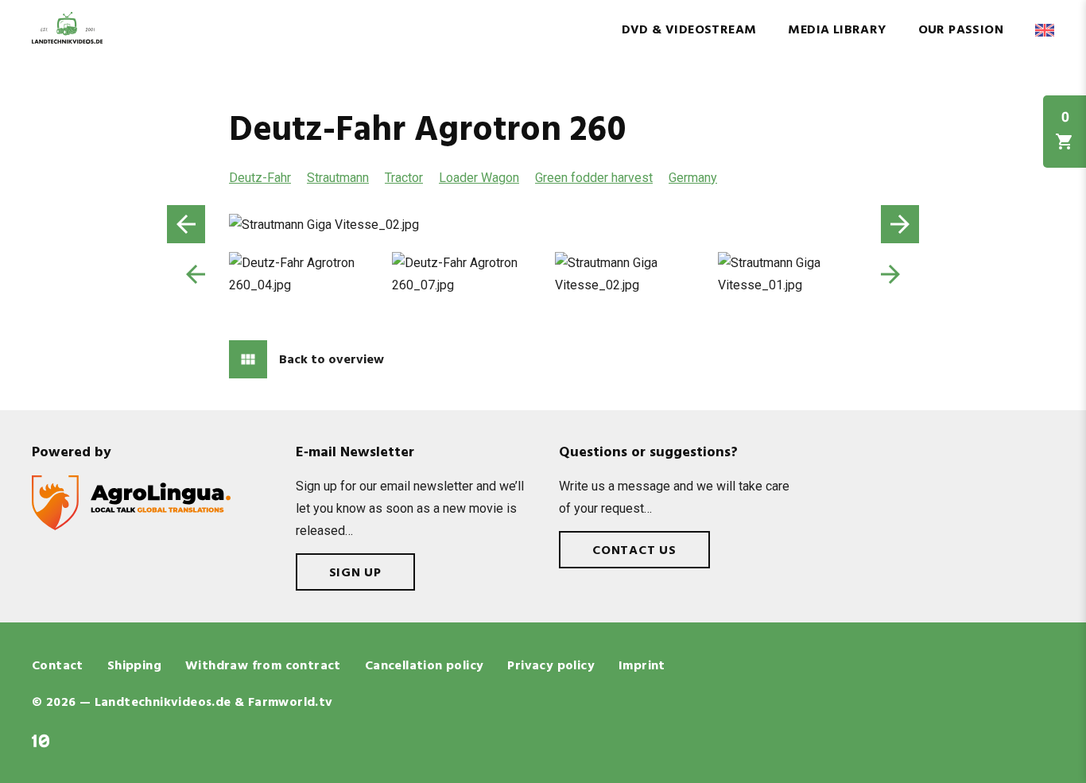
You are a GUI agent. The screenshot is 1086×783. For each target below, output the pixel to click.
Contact (57, 666)
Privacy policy (551, 666)
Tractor (404, 177)
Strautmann (338, 177)
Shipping (134, 666)
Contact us (634, 551)
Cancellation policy (424, 666)
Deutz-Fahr (260, 177)
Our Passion (960, 30)
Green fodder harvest (594, 177)
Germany (693, 177)
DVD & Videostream (689, 30)
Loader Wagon (479, 177)
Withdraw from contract (263, 666)
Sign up (355, 573)
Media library (837, 30)
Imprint (642, 666)
